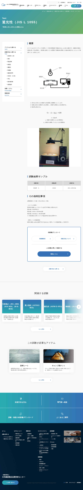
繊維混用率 (10, 73)
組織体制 (17, 437)
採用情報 (63, 2)
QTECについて (38, 6)
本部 (52, 448)
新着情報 (60, 6)
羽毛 (9, 78)
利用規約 (79, 482)
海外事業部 (53, 446)
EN (80, 2)
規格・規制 (41, 467)
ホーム (4, 431)
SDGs (40, 436)
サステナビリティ (52, 6)
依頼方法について (71, 2)
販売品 (28, 441)
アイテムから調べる (8, 436)
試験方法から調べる (8, 438)
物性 (9, 58)
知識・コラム (29, 6)
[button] (79, 307)
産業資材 (10, 84)
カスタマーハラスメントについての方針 (43, 448)
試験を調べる (22, 6)
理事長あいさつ (18, 433)
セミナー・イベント (43, 465)
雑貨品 (9, 64)
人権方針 (41, 445)
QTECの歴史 (18, 435)
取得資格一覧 (54, 433)
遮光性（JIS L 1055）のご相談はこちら (13, 26)
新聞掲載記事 (42, 463)
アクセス (66, 6)
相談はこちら (54, 254)
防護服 (9, 70)
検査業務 (29, 433)
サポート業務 (30, 435)
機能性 (9, 67)
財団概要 (17, 443)
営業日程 (17, 445)
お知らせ (41, 461)
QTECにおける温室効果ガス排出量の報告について (43, 452)
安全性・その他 (11, 75)
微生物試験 (10, 81)
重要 (40, 459)
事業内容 (45, 6)
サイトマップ (72, 482)
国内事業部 (53, 444)
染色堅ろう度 (11, 55)
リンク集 (53, 438)
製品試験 (10, 61)
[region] (54, 186)
